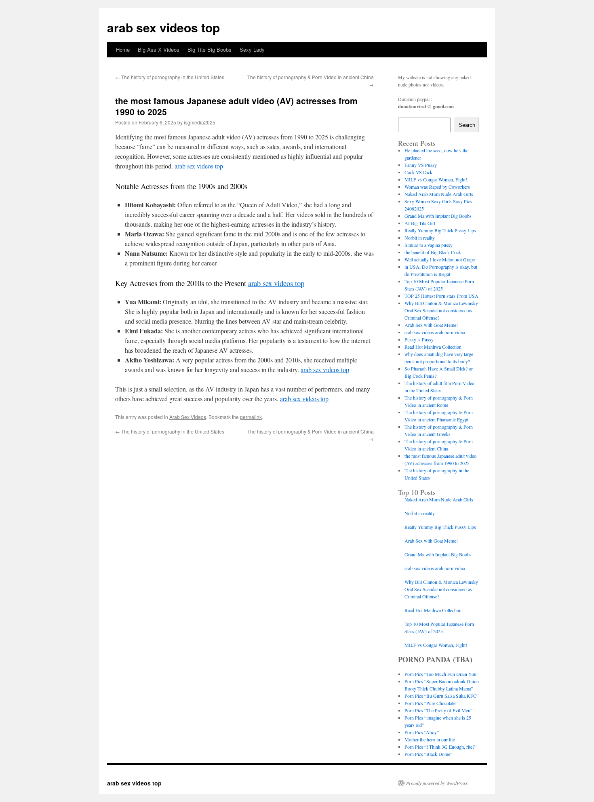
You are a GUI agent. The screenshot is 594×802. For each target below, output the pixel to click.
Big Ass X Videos (158, 49)
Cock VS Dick (418, 172)
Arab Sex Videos (187, 416)
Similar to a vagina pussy (428, 245)
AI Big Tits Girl (419, 223)
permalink (251, 416)
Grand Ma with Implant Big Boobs (438, 216)
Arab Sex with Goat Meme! (431, 325)
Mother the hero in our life (429, 739)
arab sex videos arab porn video (434, 332)
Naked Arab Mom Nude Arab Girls (438, 194)
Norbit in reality (419, 237)
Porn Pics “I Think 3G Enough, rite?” (440, 746)
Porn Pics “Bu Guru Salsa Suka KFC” (441, 696)
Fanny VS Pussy (420, 165)
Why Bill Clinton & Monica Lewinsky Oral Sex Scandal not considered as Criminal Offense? (441, 310)
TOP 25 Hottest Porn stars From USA (441, 296)
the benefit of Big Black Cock (432, 252)
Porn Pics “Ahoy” (421, 732)
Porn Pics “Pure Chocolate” (430, 703)
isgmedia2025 (199, 122)
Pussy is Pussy (419, 339)
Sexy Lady (252, 49)
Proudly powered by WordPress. (437, 783)
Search (467, 125)
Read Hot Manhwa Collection (432, 346)
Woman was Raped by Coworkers (437, 186)
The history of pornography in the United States (169, 77)
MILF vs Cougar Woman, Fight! (435, 179)
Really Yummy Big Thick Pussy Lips (440, 230)
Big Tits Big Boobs (209, 49)
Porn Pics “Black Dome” (428, 754)
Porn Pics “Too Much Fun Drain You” (441, 674)
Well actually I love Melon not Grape (439, 259)
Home (123, 49)
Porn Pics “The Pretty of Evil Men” (438, 710)
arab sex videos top (163, 27)
